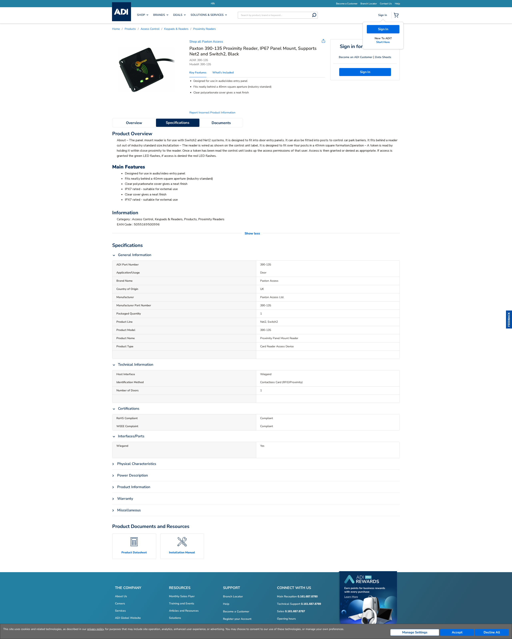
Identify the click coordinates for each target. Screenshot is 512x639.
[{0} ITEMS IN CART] (397, 15)
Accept (457, 632)
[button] (509, 319)
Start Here (383, 42)
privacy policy (95, 629)
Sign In (383, 29)
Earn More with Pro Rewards (265, 3)
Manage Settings (414, 632)
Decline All (492, 632)
